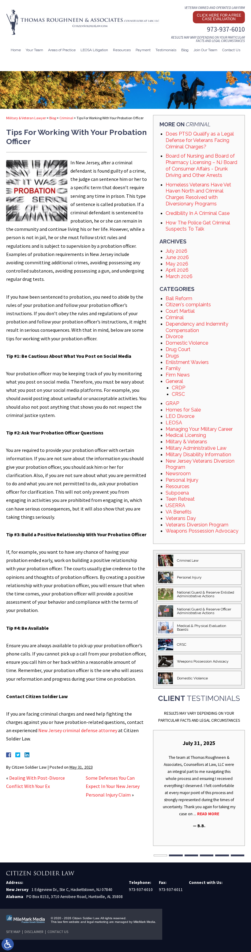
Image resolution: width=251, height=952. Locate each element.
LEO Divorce (180, 416)
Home (16, 50)
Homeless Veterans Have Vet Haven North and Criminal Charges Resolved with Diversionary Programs (198, 194)
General (174, 381)
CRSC (178, 394)
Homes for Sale (183, 410)
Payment (143, 50)
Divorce (174, 336)
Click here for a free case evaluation (219, 17)
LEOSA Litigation (94, 50)
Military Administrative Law (196, 448)
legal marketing (97, 921)
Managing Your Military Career (199, 429)
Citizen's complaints (188, 305)
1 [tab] (160, 856)
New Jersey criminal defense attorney (77, 730)
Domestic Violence (187, 343)
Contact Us (231, 50)
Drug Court (178, 349)
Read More (208, 813)
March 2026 (179, 276)
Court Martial (180, 311)
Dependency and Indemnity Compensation (197, 327)
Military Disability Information (198, 454)
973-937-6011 (171, 889)
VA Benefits (179, 512)
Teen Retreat (180, 499)
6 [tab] (237, 856)
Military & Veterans (186, 442)
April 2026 (177, 270)
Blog (185, 50)
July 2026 (176, 251)
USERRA (175, 505)
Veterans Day (181, 518)
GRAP (172, 403)
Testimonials (165, 50)
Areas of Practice (62, 50)
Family (173, 368)
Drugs (172, 356)
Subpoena (177, 493)
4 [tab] (206, 856)
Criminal (66, 118)
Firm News (178, 375)
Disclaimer (33, 931)
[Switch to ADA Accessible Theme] (8, 944)
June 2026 (177, 257)
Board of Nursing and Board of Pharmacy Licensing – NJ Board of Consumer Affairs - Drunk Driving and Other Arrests (201, 165)
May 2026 (177, 264)
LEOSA (174, 423)
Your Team (34, 50)
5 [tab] (222, 856)
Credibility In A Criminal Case (198, 213)
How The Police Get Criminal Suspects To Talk (198, 226)
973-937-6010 (226, 29)
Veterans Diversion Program (197, 525)
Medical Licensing (186, 435)
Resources (177, 486)
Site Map (13, 931)
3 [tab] (191, 856)
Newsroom (178, 473)
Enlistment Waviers (187, 362)
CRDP (178, 388)
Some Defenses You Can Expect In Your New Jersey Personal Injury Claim (113, 786)
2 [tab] (175, 856)
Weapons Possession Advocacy (202, 531)
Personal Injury (182, 480)
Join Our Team (205, 50)
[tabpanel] (199, 784)
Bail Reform (179, 298)
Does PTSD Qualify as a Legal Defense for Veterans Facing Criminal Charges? (200, 140)
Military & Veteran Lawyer (26, 118)
